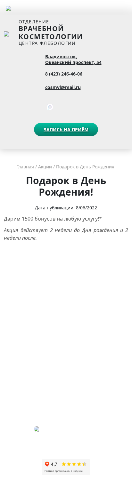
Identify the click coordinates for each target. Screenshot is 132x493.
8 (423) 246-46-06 (63, 74)
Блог (8, 339)
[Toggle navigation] (8, 7)
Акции (45, 167)
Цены (9, 282)
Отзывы (11, 330)
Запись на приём (66, 129)
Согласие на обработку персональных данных (47, 357)
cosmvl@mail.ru (63, 87)
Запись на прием (20, 309)
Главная (25, 167)
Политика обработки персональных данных (45, 348)
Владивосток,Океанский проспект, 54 (73, 59)
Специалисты (17, 291)
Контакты (13, 300)
